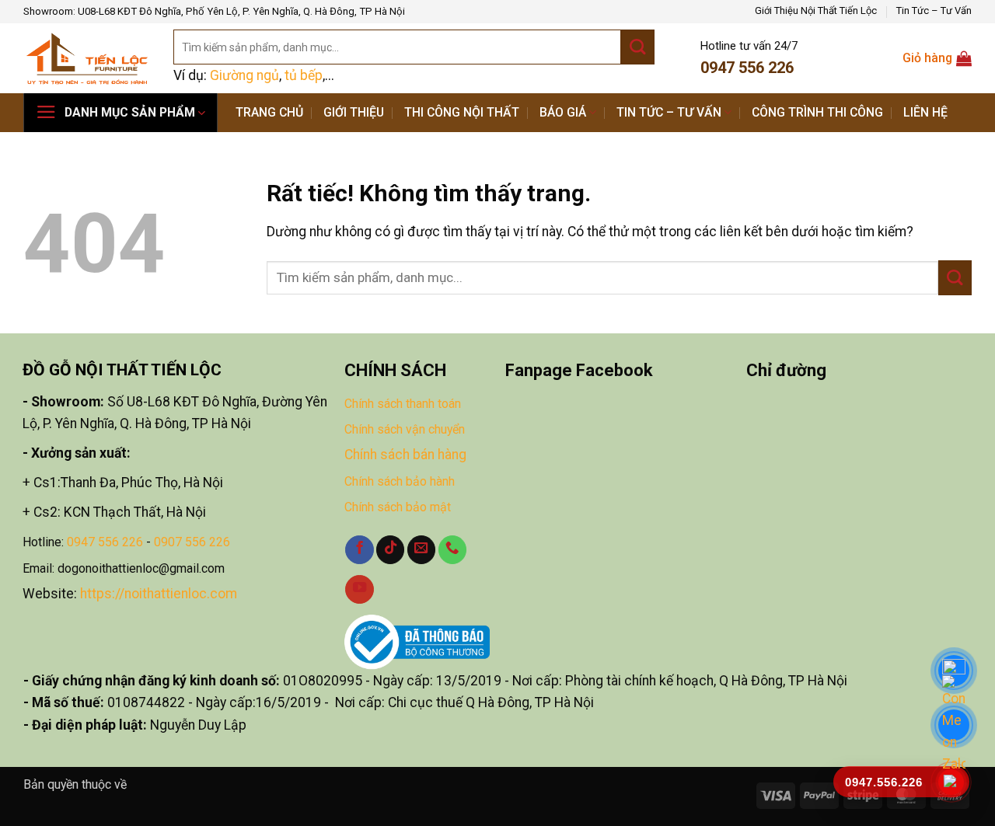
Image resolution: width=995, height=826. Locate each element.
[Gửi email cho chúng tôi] (421, 549)
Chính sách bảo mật (397, 507)
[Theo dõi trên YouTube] (359, 589)
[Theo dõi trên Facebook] (359, 549)
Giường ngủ (244, 75)
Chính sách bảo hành (399, 481)
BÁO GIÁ (562, 112)
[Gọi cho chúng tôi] (452, 549)
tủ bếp (304, 75)
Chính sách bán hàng (405, 454)
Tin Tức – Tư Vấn (934, 10)
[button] (120, 112)
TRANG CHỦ (269, 112)
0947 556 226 (105, 542)
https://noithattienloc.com (158, 593)
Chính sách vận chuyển (404, 429)
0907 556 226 (192, 542)
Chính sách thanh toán (402, 403)
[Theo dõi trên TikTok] (390, 549)
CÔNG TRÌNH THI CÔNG (817, 112)
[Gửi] (638, 47)
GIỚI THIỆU (353, 112)
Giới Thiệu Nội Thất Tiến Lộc (816, 10)
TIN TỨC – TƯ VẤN (668, 112)
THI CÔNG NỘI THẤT (461, 112)
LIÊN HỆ (925, 112)
